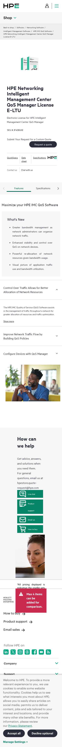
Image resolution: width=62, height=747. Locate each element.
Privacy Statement (20, 725)
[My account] (47, 5)
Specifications (39, 157)
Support (9, 674)
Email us (31, 519)
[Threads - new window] (27, 652)
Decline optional (42, 733)
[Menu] (57, 5)
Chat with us (27, 169)
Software (20, 27)
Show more (8, 321)
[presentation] (58, 188)
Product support (31, 507)
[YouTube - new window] (41, 652)
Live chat (31, 494)
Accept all (13, 733)
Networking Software (35, 27)
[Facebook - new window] (34, 652)
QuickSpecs (12, 157)
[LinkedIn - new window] (6, 652)
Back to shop (8, 27)
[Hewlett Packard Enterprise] (11, 5)
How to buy (32, 529)
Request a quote (43, 144)
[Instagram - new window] (20, 652)
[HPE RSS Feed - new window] (48, 652)
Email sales (11, 630)
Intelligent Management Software (16, 31)
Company (10, 663)
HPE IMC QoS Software (42, 31)
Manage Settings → (15, 742)
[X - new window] (13, 652)
